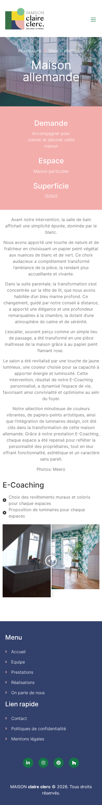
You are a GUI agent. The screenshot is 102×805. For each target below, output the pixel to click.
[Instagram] (43, 763)
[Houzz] (74, 763)
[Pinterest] (59, 763)
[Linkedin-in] (28, 763)
